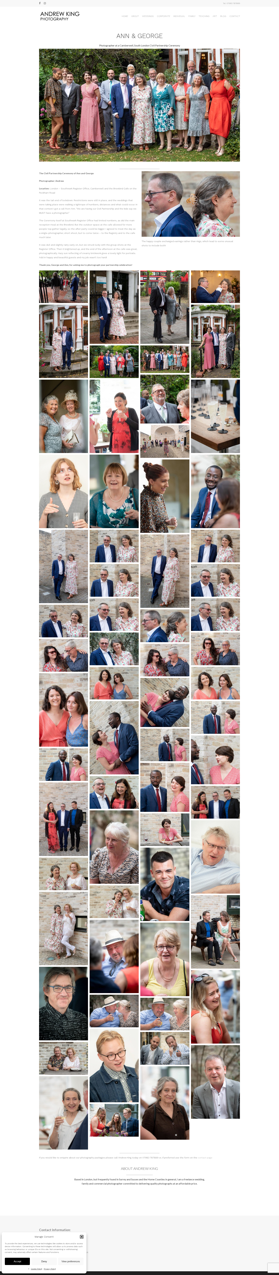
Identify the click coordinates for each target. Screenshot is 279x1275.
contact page (205, 1157)
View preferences (71, 1261)
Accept (17, 1261)
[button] (81, 1236)
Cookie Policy (36, 1269)
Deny (44, 1261)
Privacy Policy (50, 1269)
